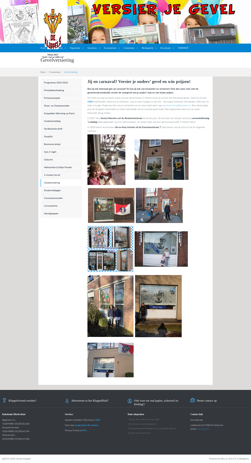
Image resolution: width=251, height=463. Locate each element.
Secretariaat (203, 429)
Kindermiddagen (52, 190)
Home (43, 48)
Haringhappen (51, 213)
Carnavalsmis (51, 206)
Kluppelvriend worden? (22, 400)
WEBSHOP (183, 48)
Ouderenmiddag (52, 121)
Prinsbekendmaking (54, 90)
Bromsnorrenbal (52, 144)
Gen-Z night (50, 152)
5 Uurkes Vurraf (52, 175)
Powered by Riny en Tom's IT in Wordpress (229, 459)
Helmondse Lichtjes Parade (58, 167)
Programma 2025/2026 (56, 83)
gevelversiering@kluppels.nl (177, 105)
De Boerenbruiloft (53, 129)
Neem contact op (207, 400)
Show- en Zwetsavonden (56, 106)
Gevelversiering (52, 183)
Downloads (165, 48)
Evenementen (110, 48)
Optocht (48, 159)
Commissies (129, 48)
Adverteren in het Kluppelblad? (90, 400)
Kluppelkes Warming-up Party (59, 113)
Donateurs (92, 48)
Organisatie (75, 48)
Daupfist (48, 136)
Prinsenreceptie (52, 98)
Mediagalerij (147, 48)
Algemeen (58, 48)
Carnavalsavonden (53, 198)
